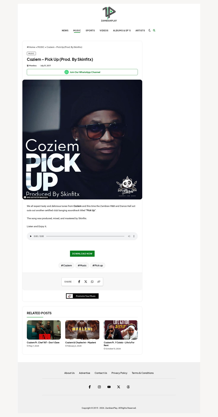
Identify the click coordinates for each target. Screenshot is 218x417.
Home (32, 47)
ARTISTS (140, 30)
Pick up (99, 265)
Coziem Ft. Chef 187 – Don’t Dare (43, 342)
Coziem (78, 206)
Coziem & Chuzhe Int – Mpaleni (80, 342)
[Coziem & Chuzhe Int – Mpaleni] (82, 329)
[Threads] (128, 387)
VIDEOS (104, 30)
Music (83, 265)
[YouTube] (109, 387)
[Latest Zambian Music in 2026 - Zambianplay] (109, 14)
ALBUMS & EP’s (122, 30)
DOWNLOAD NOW (82, 253)
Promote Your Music (86, 296)
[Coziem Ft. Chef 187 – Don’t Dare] (44, 329)
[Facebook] (89, 387)
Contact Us (101, 372)
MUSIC (77, 30)
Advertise (84, 372)
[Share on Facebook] (79, 281)
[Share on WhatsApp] (92, 281)
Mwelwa (32, 66)
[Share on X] (86, 281)
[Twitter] (118, 387)
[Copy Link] (99, 281)
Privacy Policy (119, 372)
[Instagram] (99, 387)
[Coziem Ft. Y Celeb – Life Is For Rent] (121, 329)
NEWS (65, 30)
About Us (69, 372)
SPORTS (90, 30)
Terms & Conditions (143, 372)
